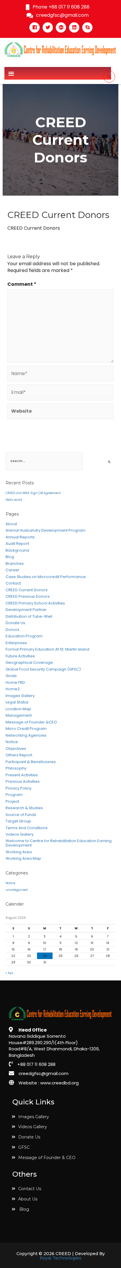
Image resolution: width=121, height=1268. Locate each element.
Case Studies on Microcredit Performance (46, 577)
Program (14, 794)
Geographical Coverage (29, 662)
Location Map (18, 709)
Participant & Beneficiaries (31, 762)
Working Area (19, 852)
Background (17, 550)
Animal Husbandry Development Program (45, 530)
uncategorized (17, 890)
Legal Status (17, 702)
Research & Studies (24, 808)
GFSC (24, 1147)
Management (19, 715)
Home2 (13, 689)
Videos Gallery (19, 834)
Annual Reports (20, 537)
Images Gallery (20, 695)
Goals (11, 676)
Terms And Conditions (27, 828)
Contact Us (29, 1188)
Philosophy (16, 768)
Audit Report (17, 543)
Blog (10, 557)
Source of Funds (21, 814)
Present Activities (22, 775)
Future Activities (20, 656)
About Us (27, 1199)
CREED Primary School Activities (35, 603)
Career (12, 570)
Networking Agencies (26, 735)
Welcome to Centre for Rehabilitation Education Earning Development (59, 843)
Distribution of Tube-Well (29, 616)
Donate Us (15, 623)
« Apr (9, 973)
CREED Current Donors (27, 590)
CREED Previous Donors (28, 596)
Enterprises (16, 643)
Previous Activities (23, 781)
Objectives (16, 748)
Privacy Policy (18, 788)
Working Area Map (23, 858)
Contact (13, 583)
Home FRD (15, 682)
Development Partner (26, 609)
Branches (15, 563)
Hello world (14, 500)
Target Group (18, 821)
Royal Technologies (60, 1258)
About (11, 524)
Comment (21, 284)
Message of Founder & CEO (46, 1157)
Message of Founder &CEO (31, 722)
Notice (12, 742)
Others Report (19, 755)
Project (12, 801)
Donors (12, 629)
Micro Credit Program (26, 728)
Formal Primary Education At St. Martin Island (47, 649)
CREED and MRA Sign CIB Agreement (33, 493)
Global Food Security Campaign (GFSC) (43, 669)
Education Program (24, 636)
